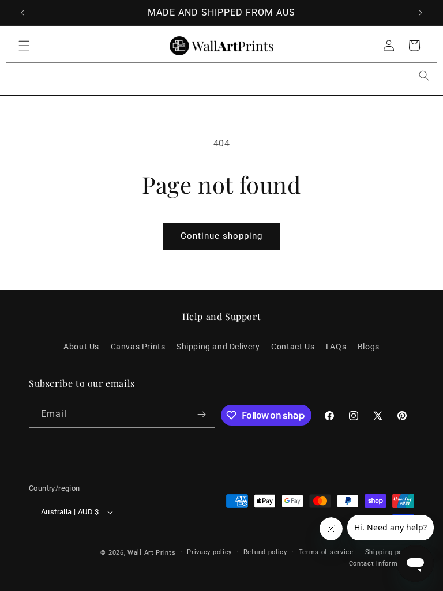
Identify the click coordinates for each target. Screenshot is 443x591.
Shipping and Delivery (218, 346)
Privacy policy (209, 552)
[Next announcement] (420, 12)
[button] (24, 45)
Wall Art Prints (151, 552)
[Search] (424, 75)
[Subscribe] (202, 414)
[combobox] (221, 75)
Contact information (381, 563)
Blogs (369, 346)
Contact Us (292, 346)
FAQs (336, 346)
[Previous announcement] (22, 12)
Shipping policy (390, 552)
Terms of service (326, 552)
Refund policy (265, 552)
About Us (81, 346)
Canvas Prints (138, 346)
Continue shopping (221, 236)
